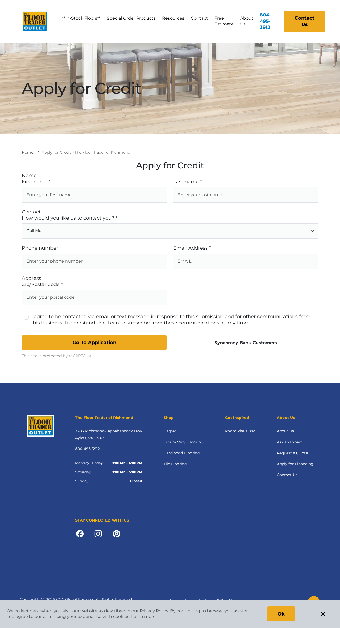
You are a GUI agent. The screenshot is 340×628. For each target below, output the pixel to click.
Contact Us (304, 21)
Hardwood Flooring (182, 453)
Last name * (187, 182)
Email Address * (192, 248)
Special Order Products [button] (131, 18)
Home (27, 152)
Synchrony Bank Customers (246, 342)
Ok (281, 614)
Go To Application (94, 342)
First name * (36, 182)
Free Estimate (224, 21)
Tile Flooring (175, 464)
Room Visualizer (240, 431)
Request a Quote (292, 453)
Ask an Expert (289, 442)
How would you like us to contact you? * (69, 218)
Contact (199, 18)
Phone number (40, 248)
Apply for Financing (295, 464)
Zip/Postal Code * (42, 284)
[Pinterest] (116, 533)
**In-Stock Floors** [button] (81, 18)
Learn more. (143, 616)
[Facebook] (80, 533)
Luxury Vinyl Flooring (183, 442)
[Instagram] (98, 533)
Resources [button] (173, 18)
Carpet (170, 431)
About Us (246, 21)
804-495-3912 (265, 21)
